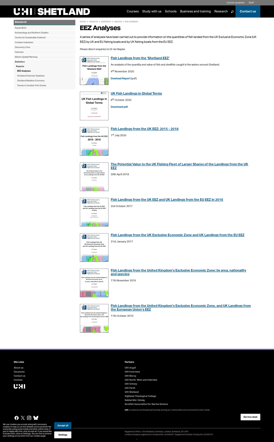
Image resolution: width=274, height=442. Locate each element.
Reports (118, 21)
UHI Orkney (131, 384)
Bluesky (35, 418)
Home (83, 21)
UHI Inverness (132, 372)
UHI (126, 410)
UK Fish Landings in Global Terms (136, 93)
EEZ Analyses (131, 21)
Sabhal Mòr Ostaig (135, 400)
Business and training (195, 11)
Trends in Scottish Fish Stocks (31, 85)
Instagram (29, 418)
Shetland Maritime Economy (31, 81)
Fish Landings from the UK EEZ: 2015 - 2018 (145, 129)
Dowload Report (121, 78)
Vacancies (19, 372)
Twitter (23, 418)
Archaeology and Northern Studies (32, 33)
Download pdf (119, 107)
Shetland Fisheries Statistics (31, 76)
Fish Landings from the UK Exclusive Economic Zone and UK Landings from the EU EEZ (177, 235)
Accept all (63, 425)
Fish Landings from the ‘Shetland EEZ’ (140, 58)
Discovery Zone (22, 47)
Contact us (248, 11)
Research (221, 11)
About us (18, 368)
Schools (171, 11)
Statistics (106, 21)
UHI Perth (130, 388)
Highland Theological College (140, 396)
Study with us (151, 11)
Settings (62, 435)
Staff (251, 3)
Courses (133, 11)
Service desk (250, 417)
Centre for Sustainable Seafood (30, 38)
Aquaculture (20, 28)
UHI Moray (130, 376)
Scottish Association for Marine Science (146, 404)
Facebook (16, 418)
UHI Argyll (130, 368)
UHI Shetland (132, 392)
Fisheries (19, 52)
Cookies (18, 380)
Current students (235, 3)
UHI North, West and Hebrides (141, 380)
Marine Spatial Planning (26, 57)
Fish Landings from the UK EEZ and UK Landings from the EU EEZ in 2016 (167, 199)
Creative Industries (24, 42)
